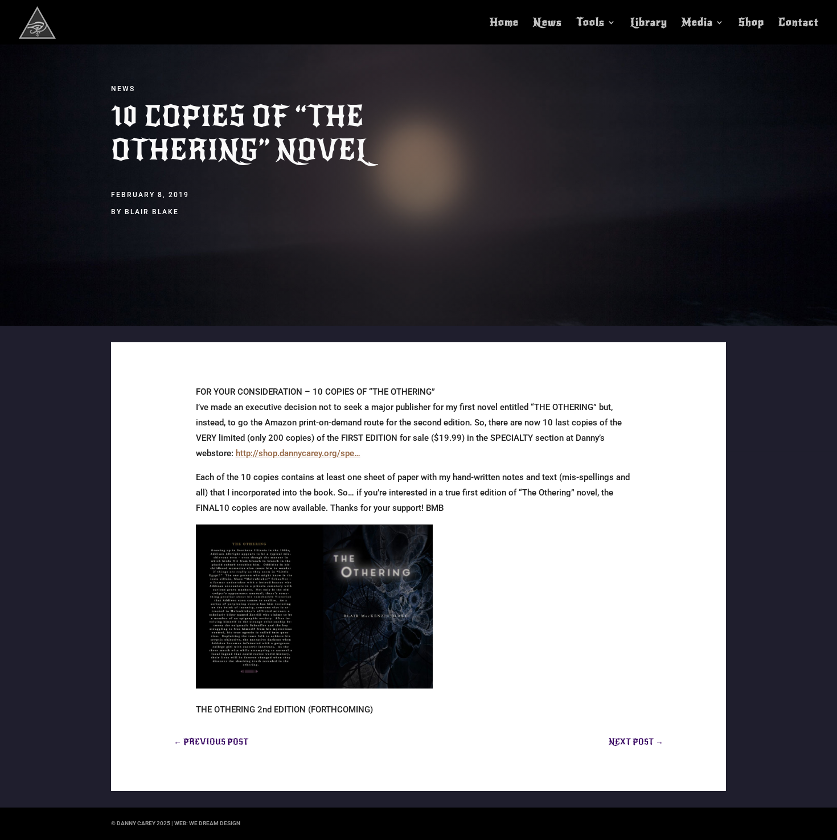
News (547, 23)
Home (504, 23)
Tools (590, 23)
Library (648, 23)
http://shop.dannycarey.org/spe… (298, 453)
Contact (798, 23)
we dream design (214, 823)
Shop (751, 23)
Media (697, 23)
